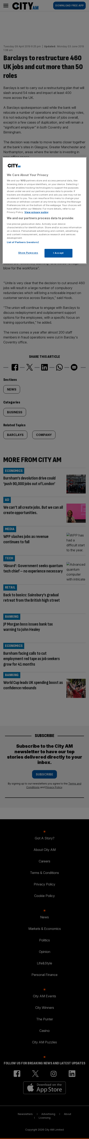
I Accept (58, 252)
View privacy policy (36, 212)
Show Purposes (28, 252)
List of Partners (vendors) (23, 242)
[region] (44, 210)
